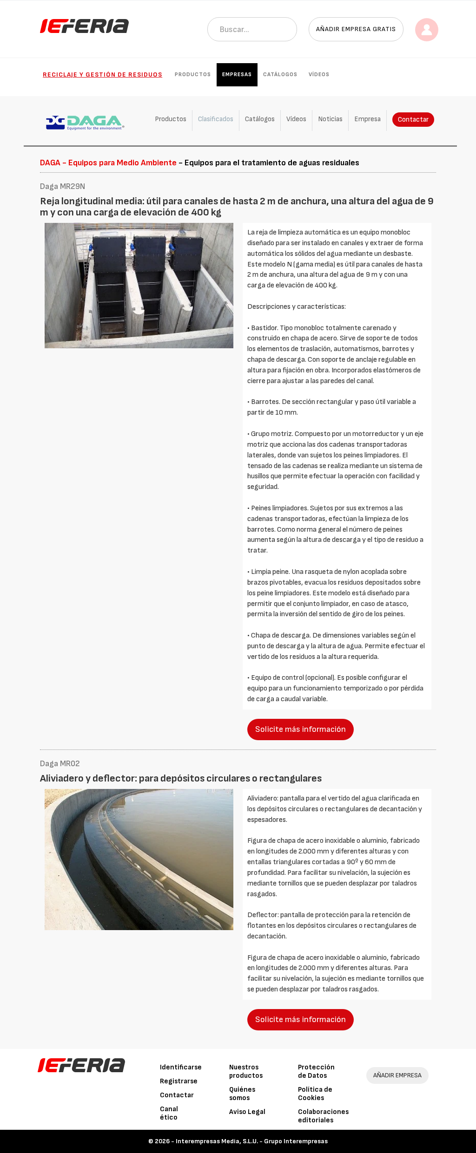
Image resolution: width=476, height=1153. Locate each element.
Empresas (237, 74)
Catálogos (280, 74)
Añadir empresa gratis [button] (356, 29)
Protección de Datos (316, 1071)
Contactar (413, 119)
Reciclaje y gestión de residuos (102, 74)
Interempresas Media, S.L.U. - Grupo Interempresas (252, 1141)
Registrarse (179, 1081)
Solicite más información (300, 729)
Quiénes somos (242, 1093)
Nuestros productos (246, 1071)
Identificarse (181, 1067)
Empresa (367, 119)
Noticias (330, 119)
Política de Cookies (315, 1093)
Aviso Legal (247, 1111)
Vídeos (319, 74)
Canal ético (169, 1113)
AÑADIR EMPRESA (397, 1075)
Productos (193, 74)
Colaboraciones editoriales (323, 1116)
